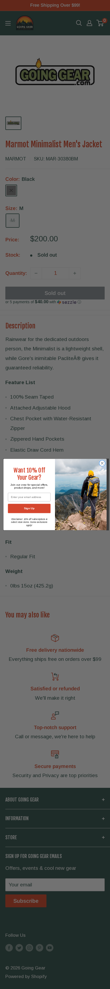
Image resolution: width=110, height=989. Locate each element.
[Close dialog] (102, 463)
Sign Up (29, 508)
